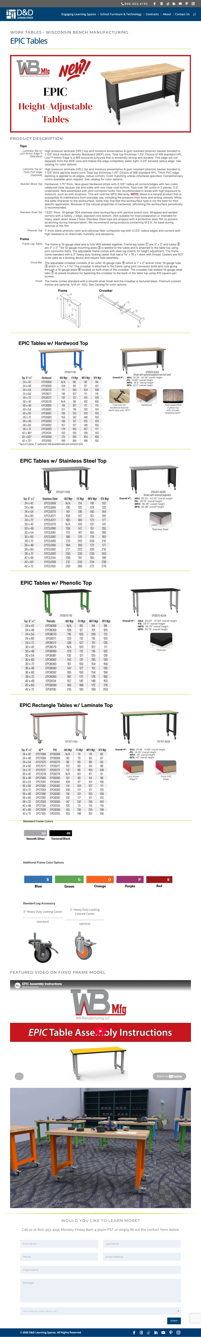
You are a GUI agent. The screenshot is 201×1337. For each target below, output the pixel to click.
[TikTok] (168, 3)
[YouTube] (180, 3)
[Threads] (161, 3)
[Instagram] (193, 3)
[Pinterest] (187, 3)
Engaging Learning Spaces (78, 14)
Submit (174, 1321)
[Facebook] (154, 3)
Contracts (152, 14)
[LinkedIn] (174, 3)
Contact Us (182, 14)
